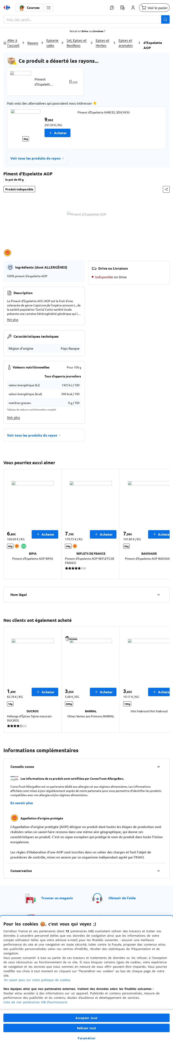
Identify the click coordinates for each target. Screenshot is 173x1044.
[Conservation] (158, 871)
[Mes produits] (122, 7)
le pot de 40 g (14, 179)
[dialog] (86, 980)
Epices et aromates (126, 42)
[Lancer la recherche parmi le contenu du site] (165, 19)
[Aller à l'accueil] (7, 7)
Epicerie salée (52, 42)
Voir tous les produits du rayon (35, 158)
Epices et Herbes (102, 42)
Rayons (32, 43)
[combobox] (86, 19)
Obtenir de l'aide (122, 898)
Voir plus (12, 319)
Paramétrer (86, 1038)
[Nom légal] (158, 594)
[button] (48, 7)
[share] (166, 189)
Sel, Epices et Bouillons (76, 42)
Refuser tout (86, 1028)
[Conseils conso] (158, 766)
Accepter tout (86, 1018)
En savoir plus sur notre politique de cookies (37, 980)
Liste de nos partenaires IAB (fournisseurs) (35, 1002)
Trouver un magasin (57, 898)
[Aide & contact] (111, 7)
